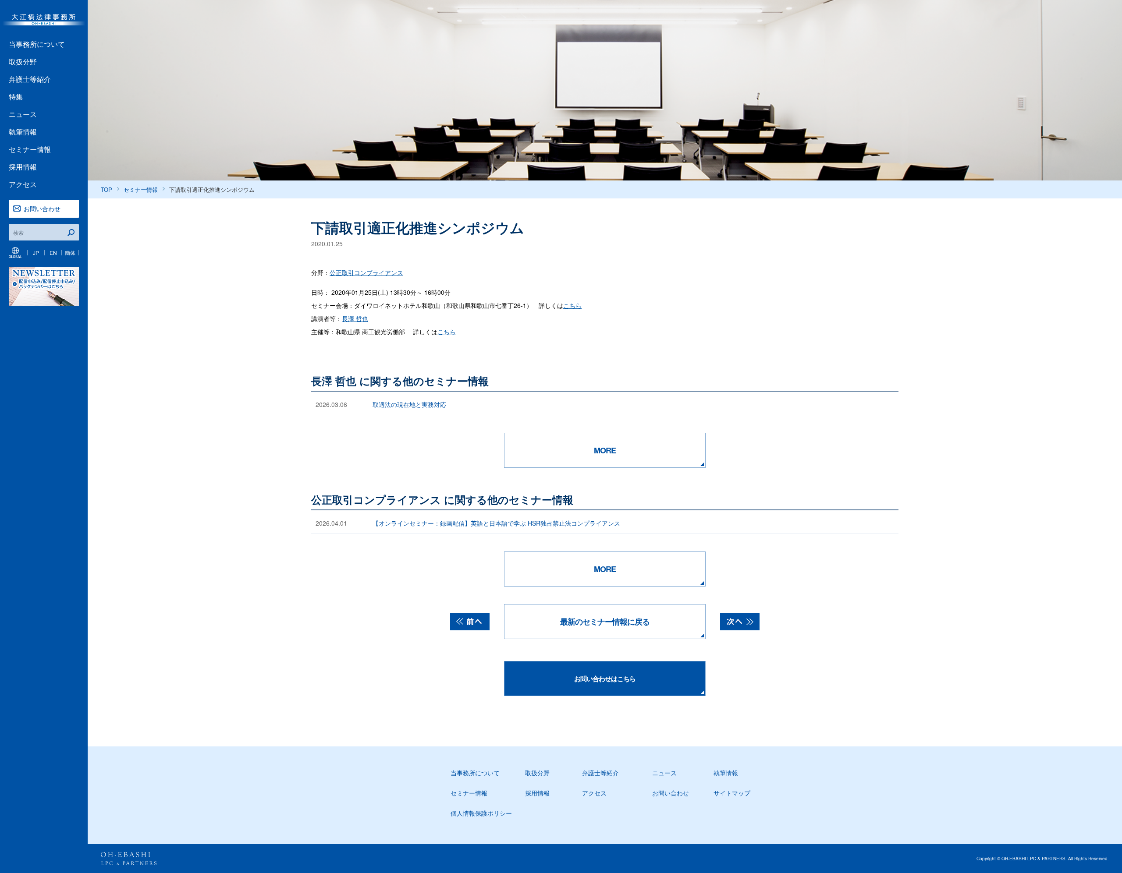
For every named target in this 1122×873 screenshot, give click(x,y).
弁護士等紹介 (30, 79)
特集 (16, 97)
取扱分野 (23, 62)
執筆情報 (23, 132)
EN (53, 252)
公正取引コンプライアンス (366, 272)
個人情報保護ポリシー (481, 813)
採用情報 (23, 167)
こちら (572, 305)
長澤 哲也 (355, 318)
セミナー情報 (30, 149)
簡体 (70, 252)
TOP (106, 189)
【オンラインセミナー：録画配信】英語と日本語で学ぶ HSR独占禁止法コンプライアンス (496, 523)
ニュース (23, 114)
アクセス (23, 184)
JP (36, 252)
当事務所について (37, 44)
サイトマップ (732, 792)
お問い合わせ (42, 208)
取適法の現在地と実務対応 (409, 404)
